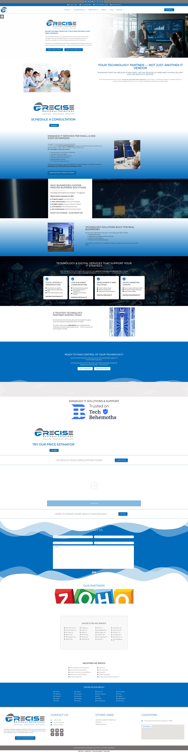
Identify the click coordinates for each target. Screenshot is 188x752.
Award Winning (100, 724)
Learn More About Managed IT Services (61, 172)
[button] (54, 412)
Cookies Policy (88, 751)
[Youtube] (92, 1)
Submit (94, 572)
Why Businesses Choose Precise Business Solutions (68, 186)
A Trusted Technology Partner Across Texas (67, 313)
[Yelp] (96, 1)
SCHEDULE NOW (121, 460)
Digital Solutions (92, 9)
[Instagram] (99, 1)
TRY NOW (123, 514)
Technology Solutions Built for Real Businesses (109, 228)
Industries (103, 9)
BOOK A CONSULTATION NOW (25, 738)
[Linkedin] (89, 1)
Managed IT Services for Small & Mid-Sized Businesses (72, 137)
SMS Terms (81, 751)
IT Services (67, 9)
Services (98, 722)
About (111, 9)
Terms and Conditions (97, 751)
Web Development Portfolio (105, 720)
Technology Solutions (79, 9)
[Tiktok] (102, 1)
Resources (119, 9)
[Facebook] (85, 1)
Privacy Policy (106, 751)
